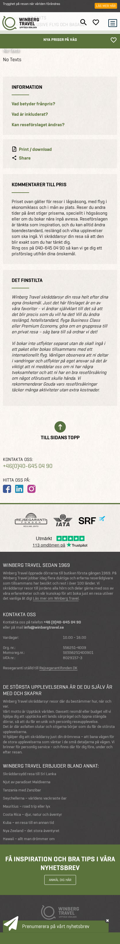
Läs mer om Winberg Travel (56, 598)
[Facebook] (7, 489)
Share (25, 158)
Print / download (35, 149)
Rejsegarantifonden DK (58, 668)
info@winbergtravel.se (44, 627)
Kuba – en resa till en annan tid (28, 822)
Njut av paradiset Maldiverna (26, 782)
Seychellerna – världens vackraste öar (35, 798)
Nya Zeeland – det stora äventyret (31, 830)
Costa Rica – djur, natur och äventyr (32, 814)
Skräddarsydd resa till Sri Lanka (29, 773)
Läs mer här (106, 5)
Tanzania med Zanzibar (22, 790)
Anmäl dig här (60, 880)
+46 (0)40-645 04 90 (62, 622)
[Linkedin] (19, 489)
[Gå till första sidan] (20, 23)
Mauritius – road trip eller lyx (26, 806)
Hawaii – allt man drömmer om (29, 838)
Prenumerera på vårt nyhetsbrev (55, 926)
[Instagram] (31, 489)
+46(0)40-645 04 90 (27, 466)
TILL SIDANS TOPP (60, 437)
